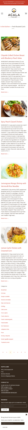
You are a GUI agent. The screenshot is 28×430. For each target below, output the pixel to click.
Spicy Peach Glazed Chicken (11, 122)
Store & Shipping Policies (8, 376)
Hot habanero (5, 326)
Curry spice (4, 313)
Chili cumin (4, 309)
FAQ (2, 372)
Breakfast (4, 290)
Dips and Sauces (5, 303)
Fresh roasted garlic (6, 319)
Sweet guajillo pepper (7, 339)
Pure (2, 332)
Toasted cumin (5, 342)
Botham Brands (5, 374)
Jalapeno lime (5, 329)
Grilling (3, 306)
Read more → (5, 92)
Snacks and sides (6, 300)
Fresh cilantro (5, 316)
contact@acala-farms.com (9, 392)
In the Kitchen (5, 26)
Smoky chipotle (5, 336)
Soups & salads (5, 296)
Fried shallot (4, 323)
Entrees (3, 293)
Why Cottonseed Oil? (7, 369)
